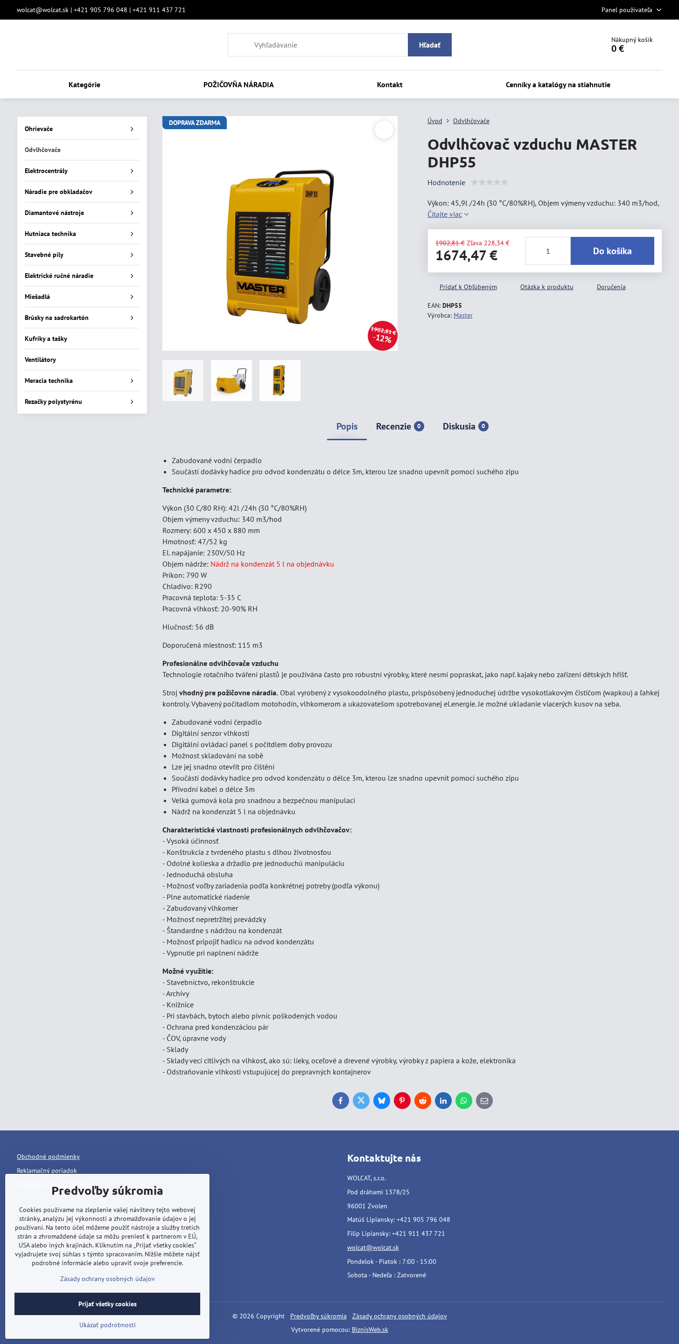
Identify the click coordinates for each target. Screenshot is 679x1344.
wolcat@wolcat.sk (373, 1247)
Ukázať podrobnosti (107, 1325)
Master (463, 315)
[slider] (489, 182)
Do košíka (612, 251)
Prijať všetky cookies (107, 1304)
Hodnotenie (446, 182)
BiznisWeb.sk (370, 1329)
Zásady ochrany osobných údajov (399, 1316)
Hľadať (430, 44)
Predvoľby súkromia (318, 1316)
